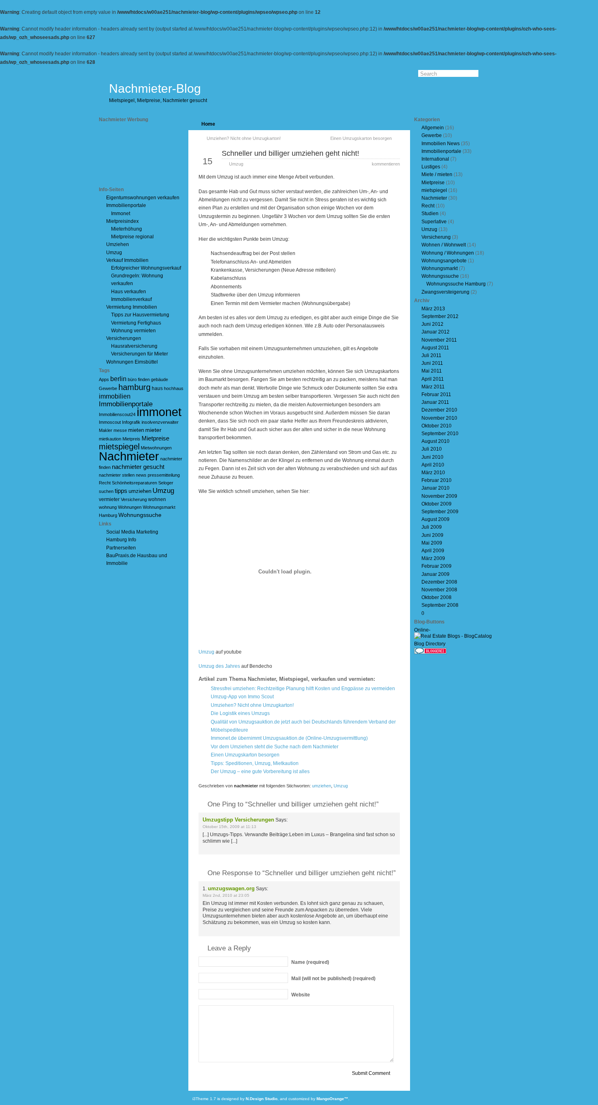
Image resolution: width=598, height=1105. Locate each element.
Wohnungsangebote (444, 261)
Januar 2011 (435, 402)
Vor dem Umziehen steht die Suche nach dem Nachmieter (274, 747)
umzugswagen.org (231, 888)
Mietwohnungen (156, 447)
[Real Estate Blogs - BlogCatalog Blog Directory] (457, 644)
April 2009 (432, 551)
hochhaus (173, 388)
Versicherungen (123, 338)
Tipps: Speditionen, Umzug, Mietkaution (255, 763)
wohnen (157, 499)
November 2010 (439, 418)
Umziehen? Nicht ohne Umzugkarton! (244, 138)
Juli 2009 (431, 527)
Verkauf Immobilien (127, 260)
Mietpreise (155, 438)
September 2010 (439, 433)
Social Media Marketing (132, 532)
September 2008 (439, 605)
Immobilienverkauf (131, 299)
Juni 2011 (432, 363)
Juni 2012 (432, 324)
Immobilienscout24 (117, 414)
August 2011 (435, 348)
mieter (153, 430)
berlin (118, 378)
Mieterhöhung (126, 229)
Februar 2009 (436, 566)
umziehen (140, 491)
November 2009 (439, 496)
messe (120, 430)
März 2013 (433, 309)
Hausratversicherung (134, 346)
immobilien (115, 396)
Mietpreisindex (122, 221)
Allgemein (432, 128)
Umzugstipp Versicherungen (238, 820)
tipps (121, 490)
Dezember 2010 (439, 410)
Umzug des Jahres (219, 666)
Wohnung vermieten (133, 330)
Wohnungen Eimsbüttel (132, 362)
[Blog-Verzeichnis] (430, 652)
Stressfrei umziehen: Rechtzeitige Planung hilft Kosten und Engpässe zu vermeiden (303, 688)
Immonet (120, 213)
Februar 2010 (436, 480)
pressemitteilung (164, 475)
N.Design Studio (261, 1098)
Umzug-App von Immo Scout (242, 697)
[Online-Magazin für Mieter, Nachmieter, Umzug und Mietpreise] (430, 631)
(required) (310, 962)
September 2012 (439, 316)
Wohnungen (130, 507)
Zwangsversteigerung (445, 292)
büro (132, 379)
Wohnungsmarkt (439, 268)
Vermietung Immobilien (131, 307)
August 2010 (435, 441)
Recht (105, 482)
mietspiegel (119, 446)
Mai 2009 (431, 543)
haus (157, 388)
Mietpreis (131, 438)
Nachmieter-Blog (155, 88)
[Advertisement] (135, 154)
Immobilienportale (126, 205)
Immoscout (110, 422)
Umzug (114, 252)
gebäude (159, 379)
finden (144, 379)
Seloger (165, 482)
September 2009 (439, 511)
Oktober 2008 (436, 597)
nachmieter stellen (117, 475)
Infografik (131, 422)
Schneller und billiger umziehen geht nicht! (290, 153)
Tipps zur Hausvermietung (140, 315)
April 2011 (432, 379)
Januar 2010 (435, 488)
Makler (105, 430)
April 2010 (432, 465)
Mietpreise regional (132, 237)
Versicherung (134, 499)
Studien (430, 213)
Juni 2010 (432, 457)
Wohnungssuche (140, 515)
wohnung (108, 507)
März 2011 (433, 387)
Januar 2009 (435, 574)
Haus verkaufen (128, 291)
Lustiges (430, 167)
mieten (136, 430)
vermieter (109, 499)
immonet (159, 411)
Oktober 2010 (436, 426)
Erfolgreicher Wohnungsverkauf (146, 268)
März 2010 (433, 472)
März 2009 (433, 558)
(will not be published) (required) (333, 978)
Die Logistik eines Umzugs (240, 713)
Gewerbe (108, 388)
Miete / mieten (436, 174)
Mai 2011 (431, 371)
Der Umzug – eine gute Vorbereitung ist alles (260, 771)
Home (208, 124)
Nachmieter (129, 456)
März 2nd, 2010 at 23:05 (226, 895)
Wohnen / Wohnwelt (443, 245)
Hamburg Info (121, 540)
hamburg (134, 387)
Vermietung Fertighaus (136, 323)
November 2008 (439, 590)
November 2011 (439, 340)
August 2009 (435, 519)
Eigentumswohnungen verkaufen (142, 198)
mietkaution (110, 438)
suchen (106, 491)
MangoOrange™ (332, 1098)
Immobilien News (440, 143)
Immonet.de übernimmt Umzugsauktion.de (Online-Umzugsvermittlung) (289, 738)
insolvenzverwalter (160, 422)
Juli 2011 (431, 355)
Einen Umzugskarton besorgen (361, 138)
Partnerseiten (121, 548)
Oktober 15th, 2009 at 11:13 (229, 826)
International (435, 159)
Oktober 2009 (436, 504)
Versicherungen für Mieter (139, 354)
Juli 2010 (431, 449)
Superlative (434, 221)
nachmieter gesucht (138, 466)
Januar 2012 (435, 332)
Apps (104, 379)
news (141, 475)
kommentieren (386, 163)
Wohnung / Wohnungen (447, 253)
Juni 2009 (432, 535)
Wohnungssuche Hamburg (456, 284)
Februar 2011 (436, 394)
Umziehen (117, 244)
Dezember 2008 (439, 582)
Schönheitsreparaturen (134, 482)
